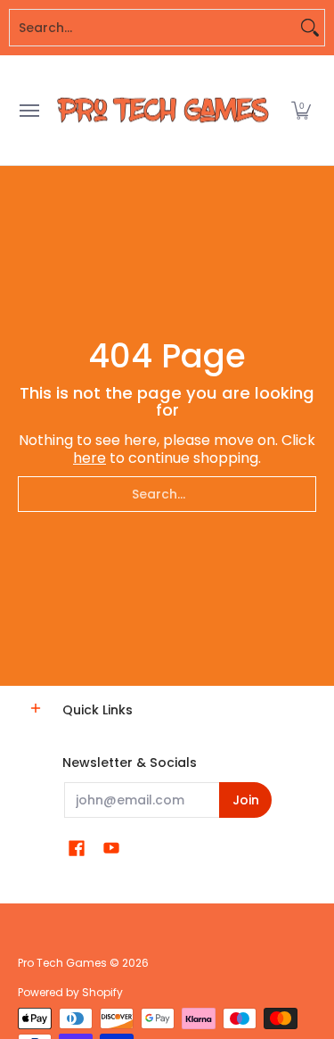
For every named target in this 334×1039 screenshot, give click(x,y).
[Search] (310, 27)
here (89, 458)
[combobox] (153, 27)
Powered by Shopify (70, 992)
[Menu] (28, 110)
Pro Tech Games (62, 962)
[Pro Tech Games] (163, 110)
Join (245, 800)
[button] (301, 110)
